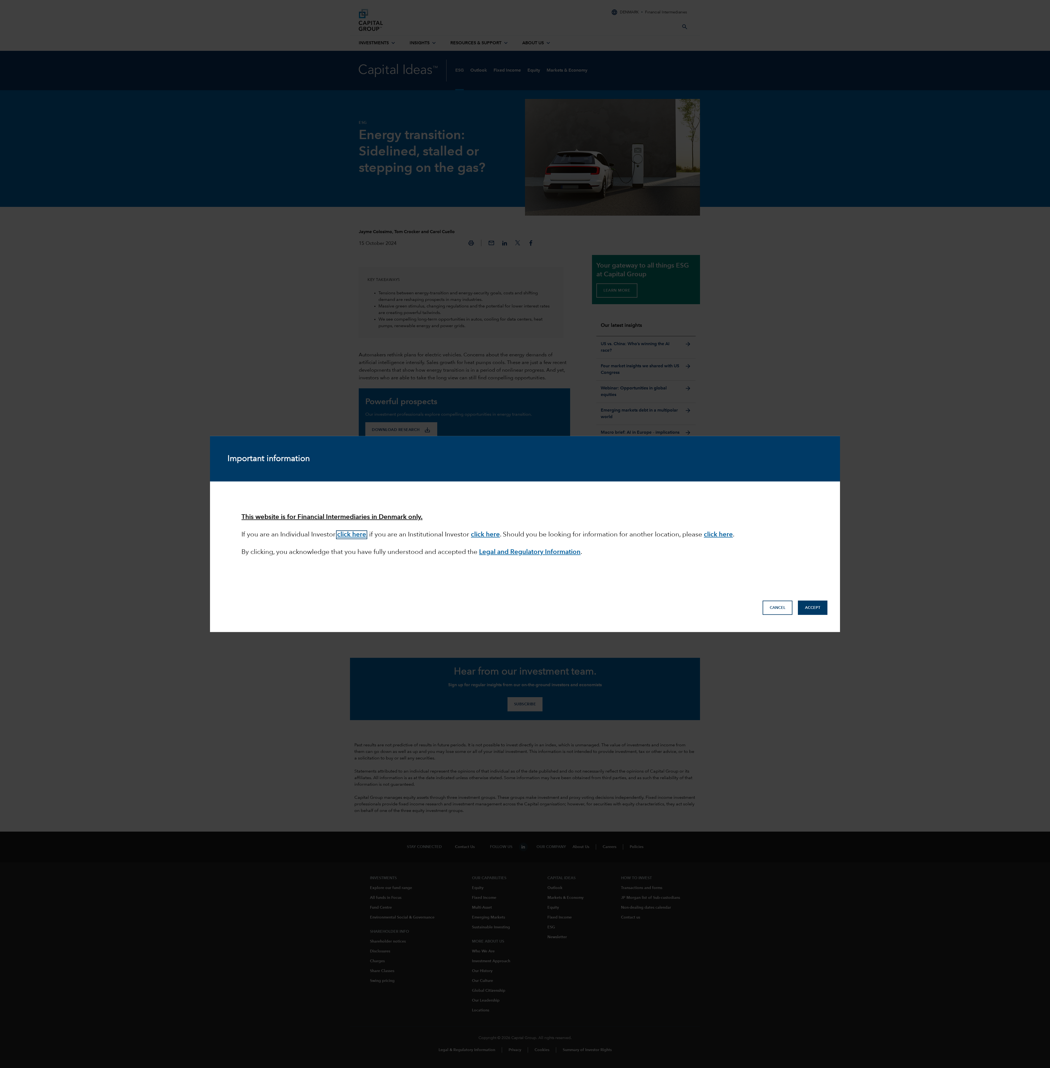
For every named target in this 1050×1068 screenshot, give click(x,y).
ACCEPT (812, 608)
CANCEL (777, 608)
